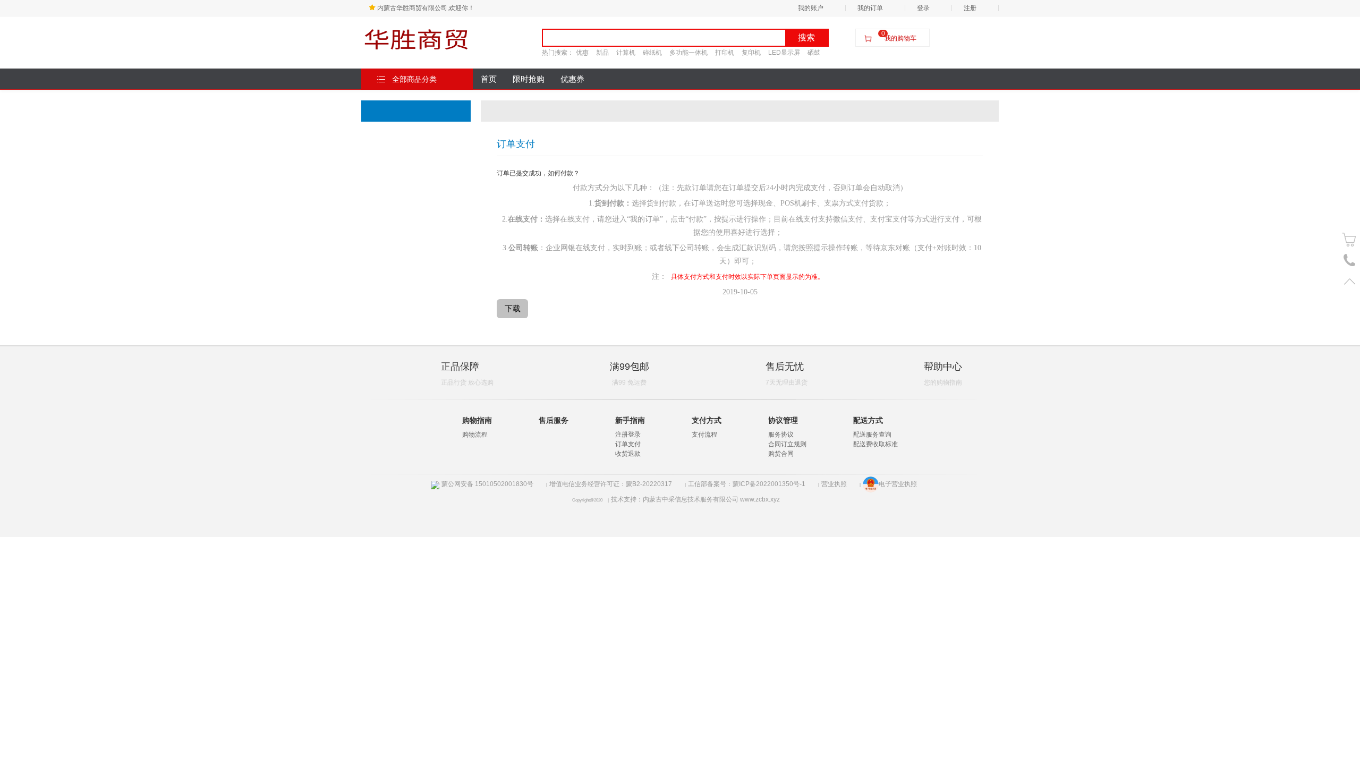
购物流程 (475, 434)
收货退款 (628, 453)
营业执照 (834, 484)
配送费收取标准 (875, 444)
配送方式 (868, 420)
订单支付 (628, 444)
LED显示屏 (784, 52)
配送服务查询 (872, 434)
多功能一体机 (688, 52)
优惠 (582, 52)
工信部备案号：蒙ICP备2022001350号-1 (746, 484)
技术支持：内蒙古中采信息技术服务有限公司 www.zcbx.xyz (695, 499)
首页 (489, 79)
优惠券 (572, 79)
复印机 (751, 52)
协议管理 (783, 420)
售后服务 (553, 420)
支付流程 (704, 434)
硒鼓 (814, 52)
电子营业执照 (898, 484)
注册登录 (628, 434)
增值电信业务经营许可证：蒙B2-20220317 (610, 484)
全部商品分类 (414, 79)
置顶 (1349, 281)
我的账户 (810, 8)
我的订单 (870, 8)
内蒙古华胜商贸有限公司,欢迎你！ (425, 8)
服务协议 (781, 434)
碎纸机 (652, 52)
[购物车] (1349, 240)
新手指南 (630, 420)
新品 (602, 52)
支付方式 (706, 420)
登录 (923, 8)
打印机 (724, 52)
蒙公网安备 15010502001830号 (487, 484)
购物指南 (477, 420)
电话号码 (1349, 260)
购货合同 (781, 453)
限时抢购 (529, 79)
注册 (970, 8)
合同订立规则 (787, 444)
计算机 (625, 52)
